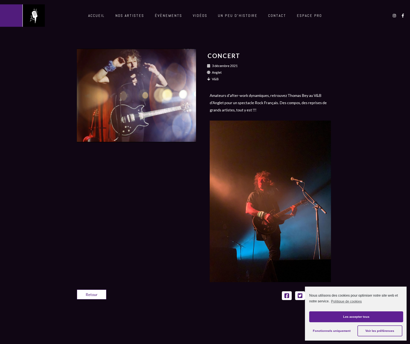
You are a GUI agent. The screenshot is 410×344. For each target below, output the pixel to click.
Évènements (168, 15)
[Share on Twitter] (300, 295)
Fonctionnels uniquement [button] (332, 330)
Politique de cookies (346, 301)
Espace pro (309, 15)
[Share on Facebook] (287, 295)
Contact (277, 15)
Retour (92, 294)
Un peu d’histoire (238, 15)
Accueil (96, 15)
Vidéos (200, 15)
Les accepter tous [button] (356, 316)
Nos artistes (129, 15)
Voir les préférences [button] (379, 330)
